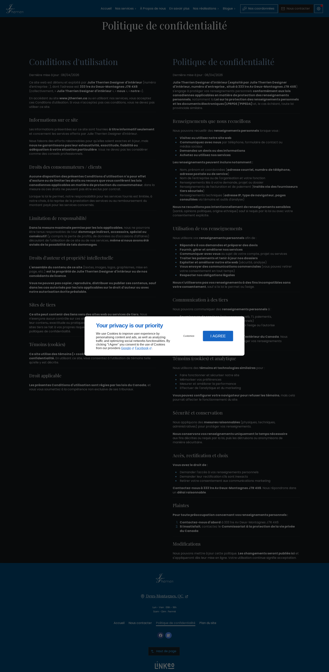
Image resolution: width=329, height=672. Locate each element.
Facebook (142, 348)
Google (126, 348)
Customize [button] (188, 336)
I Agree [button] (218, 336)
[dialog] (164, 336)
